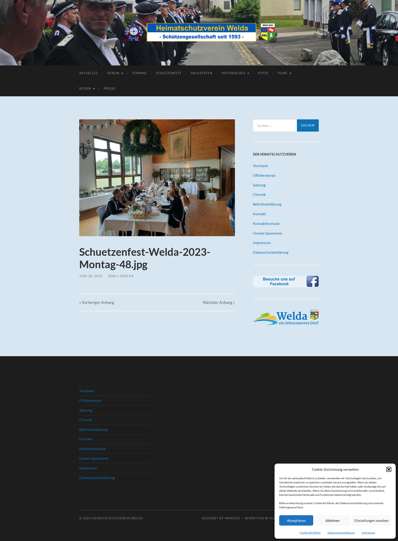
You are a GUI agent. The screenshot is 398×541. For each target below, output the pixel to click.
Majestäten (201, 73)
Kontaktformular (266, 223)
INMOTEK (232, 518)
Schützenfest (169, 73)
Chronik (259, 194)
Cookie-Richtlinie (310, 532)
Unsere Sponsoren (267, 233)
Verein (113, 73)
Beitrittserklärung (267, 204)
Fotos (263, 73)
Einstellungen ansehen (371, 520)
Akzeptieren (296, 520)
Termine (139, 73)
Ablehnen (332, 520)
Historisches (233, 73)
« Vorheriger (96, 302)
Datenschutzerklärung (341, 532)
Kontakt (259, 214)
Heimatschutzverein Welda (117, 518)
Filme (282, 73)
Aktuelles (88, 73)
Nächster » (219, 302)
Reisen (85, 88)
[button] (388, 469)
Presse (110, 88)
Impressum (368, 532)
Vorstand (260, 165)
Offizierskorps (264, 175)
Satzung (259, 185)
